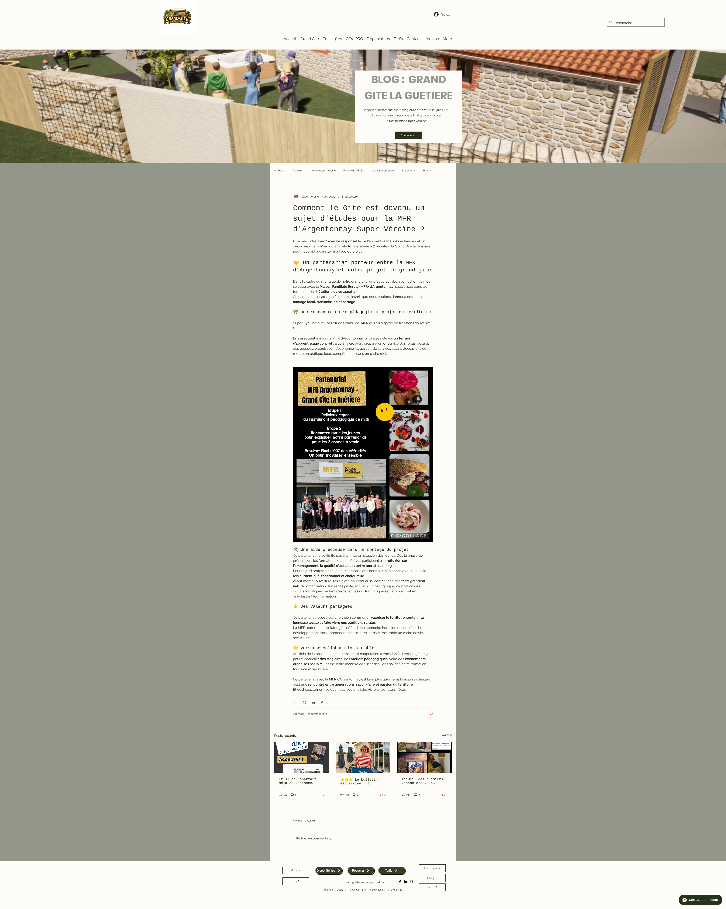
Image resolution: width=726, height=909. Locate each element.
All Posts (279, 170)
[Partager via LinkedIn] (313, 702)
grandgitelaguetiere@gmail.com (365, 882)
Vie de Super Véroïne (323, 170)
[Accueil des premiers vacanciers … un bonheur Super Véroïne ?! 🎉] (424, 757)
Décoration (409, 170)
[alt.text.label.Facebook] (400, 881)
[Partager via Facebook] (295, 702)
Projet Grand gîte (353, 170)
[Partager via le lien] (322, 702)
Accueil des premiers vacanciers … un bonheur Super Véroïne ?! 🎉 (423, 781)
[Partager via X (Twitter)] (304, 702)
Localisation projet (383, 170)
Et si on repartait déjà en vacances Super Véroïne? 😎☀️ (298, 781)
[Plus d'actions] (430, 196)
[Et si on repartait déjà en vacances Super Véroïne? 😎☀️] (301, 757)
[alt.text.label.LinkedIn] (405, 881)
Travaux (297, 170)
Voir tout (446, 734)
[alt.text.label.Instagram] (411, 881)
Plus (425, 170)
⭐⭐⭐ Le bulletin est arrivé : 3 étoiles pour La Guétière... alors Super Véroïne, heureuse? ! (359, 781)
